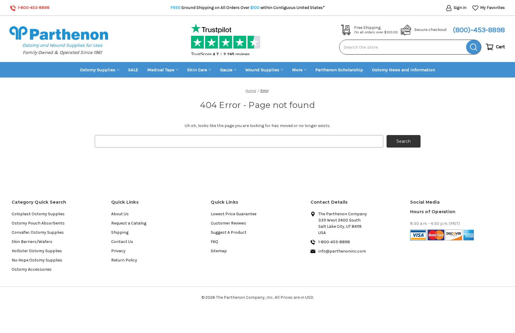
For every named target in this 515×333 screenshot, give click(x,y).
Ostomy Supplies (97, 69)
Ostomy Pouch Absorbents (38, 223)
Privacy (118, 250)
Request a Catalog (128, 223)
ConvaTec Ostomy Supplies (38, 232)
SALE (133, 69)
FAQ (214, 241)
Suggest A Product (228, 232)
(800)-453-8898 (479, 30)
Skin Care (197, 69)
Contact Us (122, 241)
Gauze (226, 69)
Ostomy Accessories (32, 269)
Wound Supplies (262, 69)
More (297, 69)
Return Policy (124, 260)
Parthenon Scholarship (339, 69)
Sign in (459, 7)
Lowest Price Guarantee (233, 213)
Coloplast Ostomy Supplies (38, 213)
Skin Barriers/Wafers (32, 241)
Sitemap (219, 250)
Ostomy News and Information (403, 69)
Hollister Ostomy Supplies (37, 250)
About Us (120, 213)
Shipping (119, 232)
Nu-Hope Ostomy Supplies (37, 260)
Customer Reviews (228, 223)
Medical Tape (160, 69)
